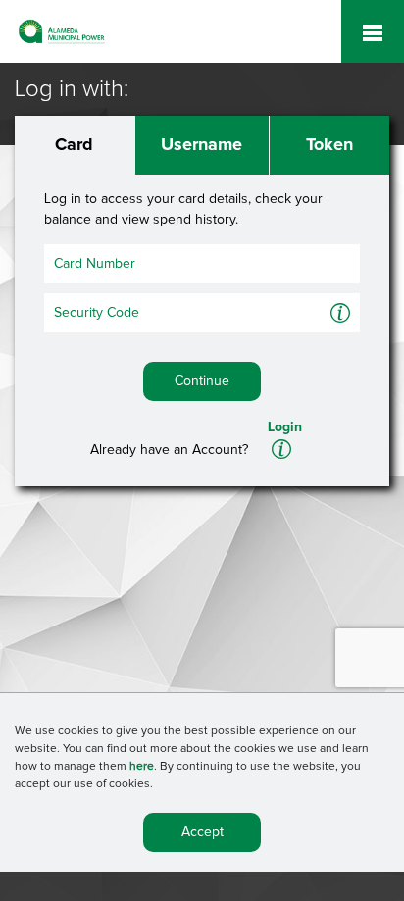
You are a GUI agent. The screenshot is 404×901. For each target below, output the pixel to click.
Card (74, 145)
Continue (202, 381)
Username (201, 145)
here (141, 767)
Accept (202, 832)
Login (285, 427)
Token (329, 145)
